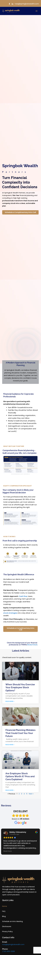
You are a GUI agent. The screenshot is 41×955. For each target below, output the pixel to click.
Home (4, 906)
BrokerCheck (32, 645)
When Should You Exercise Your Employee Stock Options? (20, 687)
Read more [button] (7, 851)
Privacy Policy (7, 931)
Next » (31, 794)
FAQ (3, 911)
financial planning (23, 195)
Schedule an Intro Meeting (12, 921)
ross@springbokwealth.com (13, 944)
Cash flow (22, 596)
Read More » (9, 701)
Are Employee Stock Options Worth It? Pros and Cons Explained (20, 776)
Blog (4, 916)
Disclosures (6, 926)
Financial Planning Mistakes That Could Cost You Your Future (20, 733)
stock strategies (10, 613)
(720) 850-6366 (8, 951)
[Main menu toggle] (36, 11)
